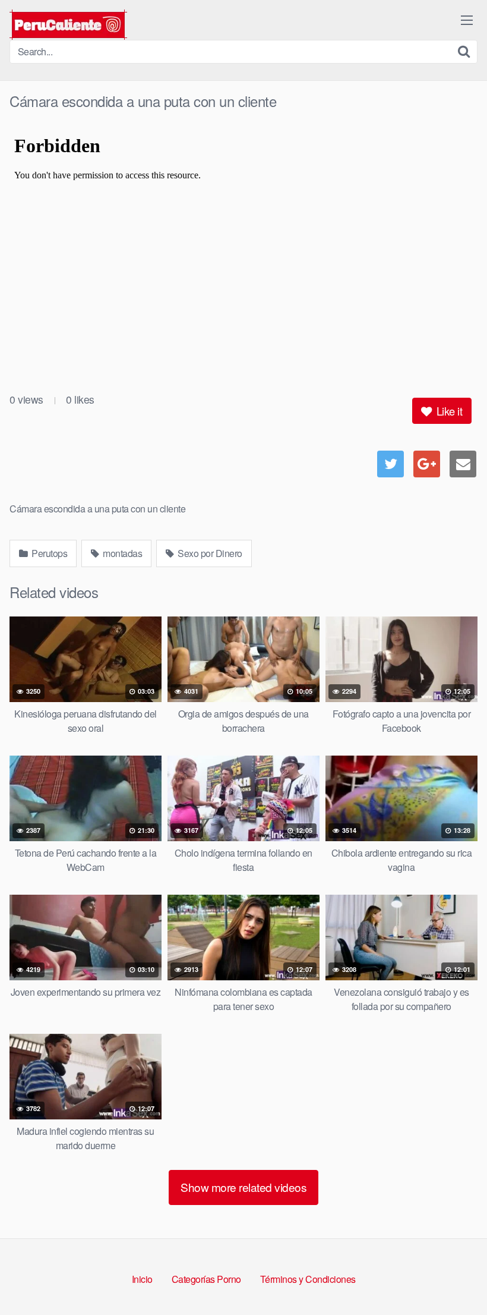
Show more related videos (243, 1187)
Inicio (142, 1279)
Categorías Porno (206, 1279)
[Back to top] (454, 1277)
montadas (122, 553)
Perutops (49, 553)
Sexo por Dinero (209, 553)
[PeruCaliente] (68, 25)
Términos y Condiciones (308, 1279)
